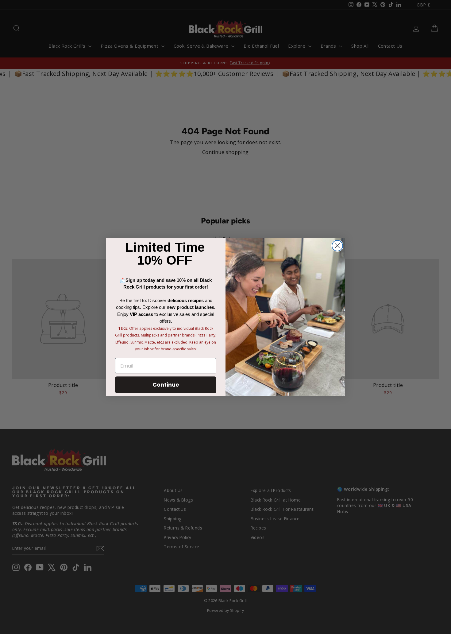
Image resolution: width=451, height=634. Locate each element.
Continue (165, 384)
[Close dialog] (337, 245)
